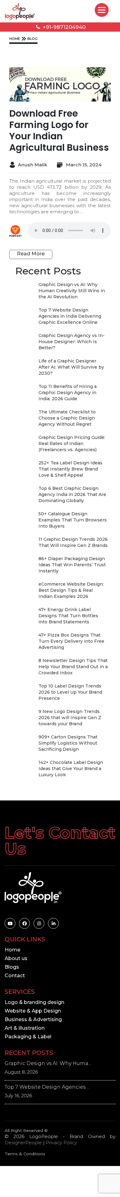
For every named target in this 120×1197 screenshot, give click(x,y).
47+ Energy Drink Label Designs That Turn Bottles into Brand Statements (68, 616)
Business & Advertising (33, 1019)
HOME (14, 39)
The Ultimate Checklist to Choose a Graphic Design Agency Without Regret (67, 418)
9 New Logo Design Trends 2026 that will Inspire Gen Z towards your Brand (69, 717)
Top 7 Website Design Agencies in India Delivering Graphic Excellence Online (69, 316)
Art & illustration (25, 1028)
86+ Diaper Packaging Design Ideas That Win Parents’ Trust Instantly (72, 565)
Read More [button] (31, 254)
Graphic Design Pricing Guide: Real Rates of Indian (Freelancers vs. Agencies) (71, 443)
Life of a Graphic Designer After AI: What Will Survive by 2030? (71, 367)
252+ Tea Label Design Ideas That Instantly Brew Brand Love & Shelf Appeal (70, 469)
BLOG (32, 39)
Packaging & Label (28, 1037)
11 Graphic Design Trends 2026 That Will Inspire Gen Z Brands (73, 542)
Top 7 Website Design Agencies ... (47, 1087)
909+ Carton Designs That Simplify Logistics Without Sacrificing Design (68, 743)
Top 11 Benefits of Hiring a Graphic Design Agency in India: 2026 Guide (67, 392)
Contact (15, 975)
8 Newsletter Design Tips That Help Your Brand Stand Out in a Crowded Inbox (73, 667)
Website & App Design (33, 1011)
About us (16, 958)
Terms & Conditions (25, 1153)
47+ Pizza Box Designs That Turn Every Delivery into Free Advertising (71, 641)
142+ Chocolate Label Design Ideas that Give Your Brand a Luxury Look (70, 768)
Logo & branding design (34, 1002)
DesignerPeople (23, 1142)
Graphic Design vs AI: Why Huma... (48, 1063)
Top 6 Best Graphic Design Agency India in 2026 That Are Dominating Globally (72, 494)
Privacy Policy (61, 1142)
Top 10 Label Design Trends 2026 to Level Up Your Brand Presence (70, 692)
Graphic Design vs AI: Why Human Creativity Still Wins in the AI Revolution (71, 291)
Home (12, 950)
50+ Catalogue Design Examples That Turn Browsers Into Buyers (72, 520)
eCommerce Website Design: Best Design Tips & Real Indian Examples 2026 (71, 590)
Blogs (12, 967)
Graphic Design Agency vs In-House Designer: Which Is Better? (71, 342)
